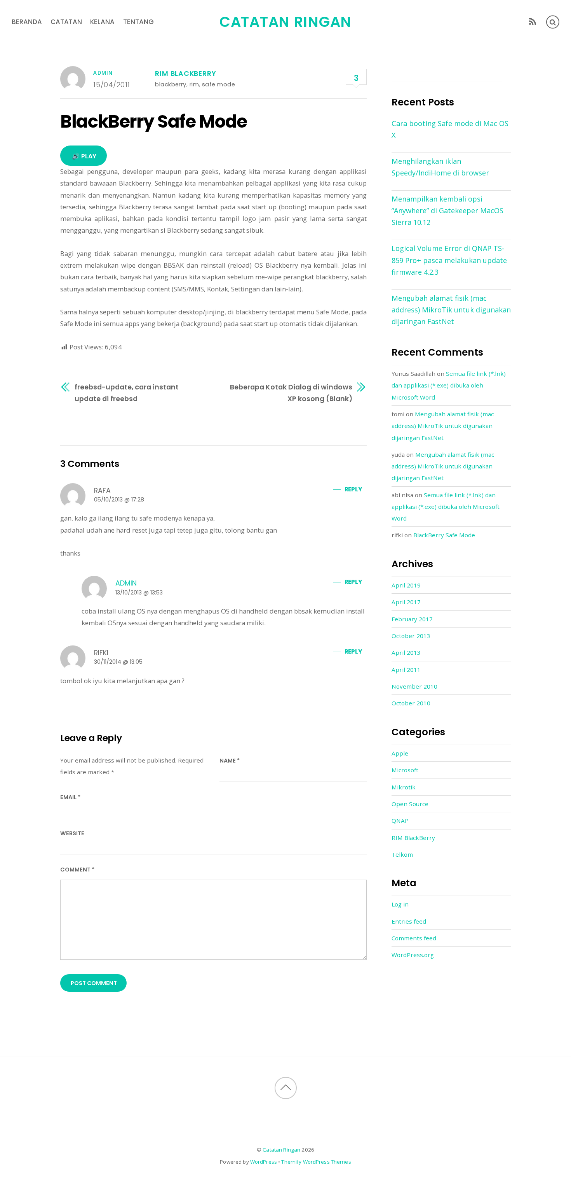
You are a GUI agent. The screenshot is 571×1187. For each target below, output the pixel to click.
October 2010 (411, 703)
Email (70, 797)
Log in (400, 904)
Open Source (410, 804)
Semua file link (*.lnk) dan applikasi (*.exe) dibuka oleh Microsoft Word (449, 385)
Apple (400, 753)
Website (72, 833)
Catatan (66, 21)
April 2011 (406, 669)
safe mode (218, 84)
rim (194, 84)
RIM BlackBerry (185, 73)
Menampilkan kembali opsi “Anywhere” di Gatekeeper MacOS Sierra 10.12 (447, 210)
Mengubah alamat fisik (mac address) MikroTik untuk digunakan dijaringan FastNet (451, 309)
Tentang (138, 21)
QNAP (400, 820)
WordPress (263, 1161)
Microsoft (405, 770)
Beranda (27, 21)
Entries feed (409, 921)
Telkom (402, 854)
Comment (77, 869)
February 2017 (412, 619)
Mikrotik (404, 787)
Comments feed (414, 938)
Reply (353, 489)
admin (103, 72)
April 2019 (406, 585)
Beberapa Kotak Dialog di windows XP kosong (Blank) (291, 392)
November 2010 (414, 686)
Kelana (102, 21)
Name (229, 760)
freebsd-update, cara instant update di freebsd (127, 392)
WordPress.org (413, 955)
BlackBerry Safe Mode (153, 121)
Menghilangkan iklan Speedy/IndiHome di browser (440, 166)
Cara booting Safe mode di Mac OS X (450, 129)
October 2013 (411, 636)
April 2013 (406, 652)
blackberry (170, 84)
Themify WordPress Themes (316, 1161)
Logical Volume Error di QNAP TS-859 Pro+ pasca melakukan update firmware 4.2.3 (449, 260)
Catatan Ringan (281, 1149)
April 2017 (406, 602)
